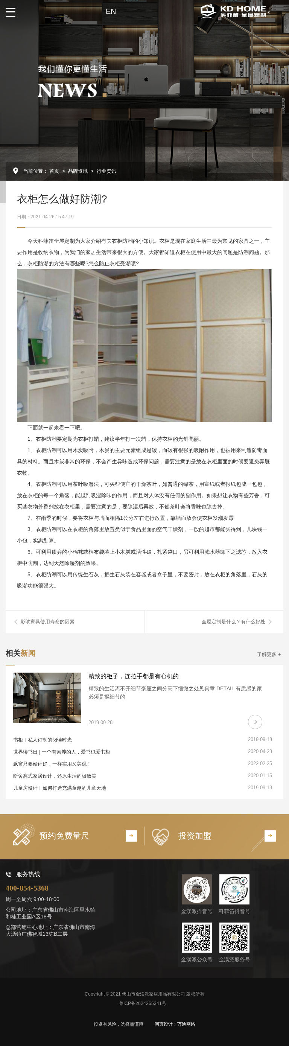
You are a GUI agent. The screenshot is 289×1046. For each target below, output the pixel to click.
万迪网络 (186, 1024)
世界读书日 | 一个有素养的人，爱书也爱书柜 (61, 752)
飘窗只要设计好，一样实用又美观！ (52, 764)
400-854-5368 (27, 888)
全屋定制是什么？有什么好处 (233, 621)
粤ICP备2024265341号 (142, 1003)
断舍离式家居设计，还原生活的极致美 (54, 776)
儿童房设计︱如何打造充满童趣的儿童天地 (59, 788)
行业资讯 (106, 171)
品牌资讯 (78, 171)
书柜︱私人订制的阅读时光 (42, 740)
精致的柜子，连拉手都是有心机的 (133, 676)
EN (111, 11)
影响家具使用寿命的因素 (48, 621)
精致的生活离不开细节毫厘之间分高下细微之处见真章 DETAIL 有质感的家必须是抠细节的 (175, 692)
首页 (54, 171)
